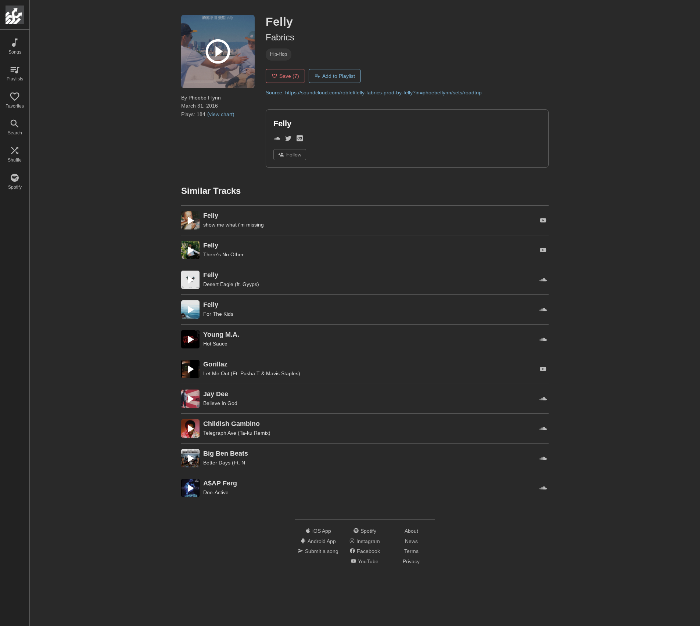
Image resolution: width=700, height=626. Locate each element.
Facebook (368, 551)
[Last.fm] (299, 139)
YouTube (368, 561)
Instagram (368, 541)
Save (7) (289, 76)
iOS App (321, 531)
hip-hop (278, 54)
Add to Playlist (338, 76)
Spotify (368, 531)
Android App (322, 541)
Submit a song (321, 551)
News (411, 541)
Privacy (411, 561)
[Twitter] (288, 139)
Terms (411, 551)
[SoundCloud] (276, 139)
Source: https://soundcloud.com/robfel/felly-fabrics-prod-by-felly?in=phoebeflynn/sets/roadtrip (374, 92)
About (411, 531)
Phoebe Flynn (205, 98)
